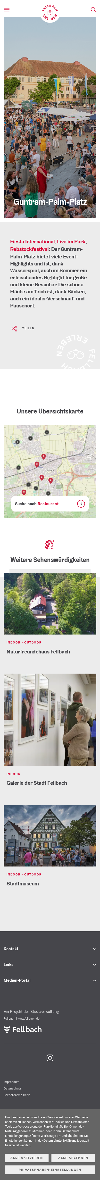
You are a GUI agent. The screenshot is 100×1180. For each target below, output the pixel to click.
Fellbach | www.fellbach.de (22, 1018)
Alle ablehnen (73, 1158)
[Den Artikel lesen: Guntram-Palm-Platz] (50, 117)
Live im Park (71, 241)
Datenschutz (12, 1088)
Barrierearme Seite (17, 1095)
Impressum (11, 1082)
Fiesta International (32, 241)
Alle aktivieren (26, 1158)
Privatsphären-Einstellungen (50, 1170)
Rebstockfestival (29, 249)
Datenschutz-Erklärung (59, 1141)
